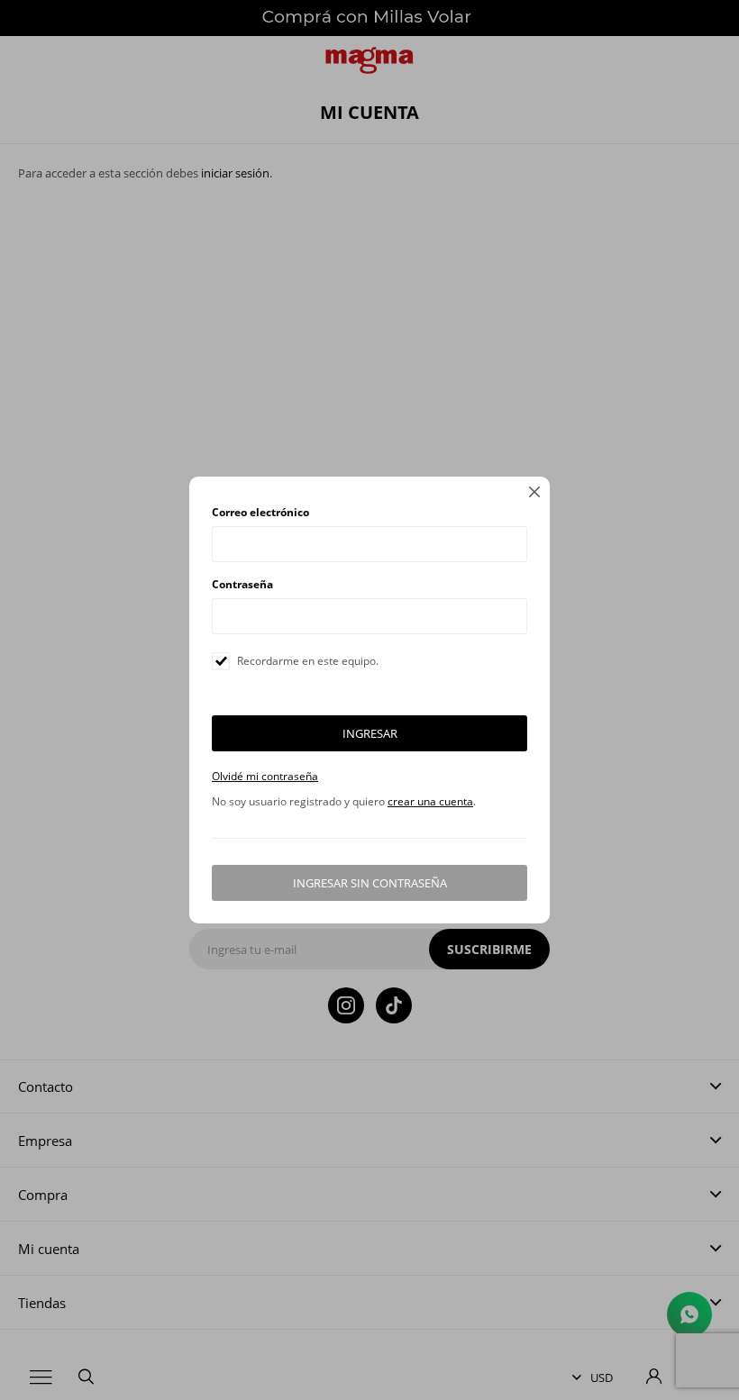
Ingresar (369, 733)
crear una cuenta (430, 801)
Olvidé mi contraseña (265, 776)
